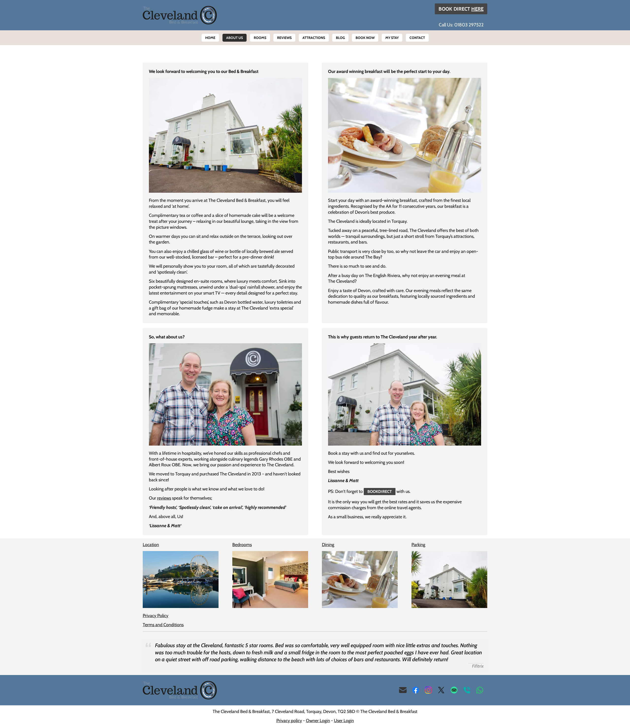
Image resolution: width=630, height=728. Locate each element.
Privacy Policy (155, 615)
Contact (417, 37)
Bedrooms (242, 544)
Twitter (441, 690)
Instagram (428, 690)
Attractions (313, 37)
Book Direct (461, 9)
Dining (328, 544)
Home (210, 37)
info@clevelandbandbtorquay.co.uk (403, 690)
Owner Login (318, 720)
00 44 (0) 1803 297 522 (467, 690)
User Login (344, 720)
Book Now (365, 37)
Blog (340, 37)
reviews (164, 498)
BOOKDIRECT (379, 491)
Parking (418, 544)
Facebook (415, 690)
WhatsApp (479, 690)
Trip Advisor (454, 690)
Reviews (284, 37)
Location (151, 544)
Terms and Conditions (163, 624)
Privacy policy (289, 720)
